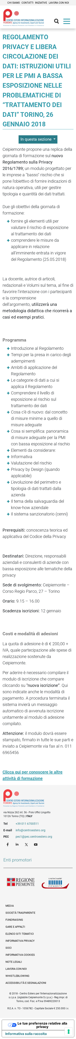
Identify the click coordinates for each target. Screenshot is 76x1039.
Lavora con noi (59, 2)
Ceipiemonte (23, 17)
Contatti (27, 2)
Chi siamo (13, 2)
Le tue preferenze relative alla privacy (42, 1025)
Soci (8, 947)
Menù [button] (67, 22)
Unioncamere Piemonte (55, 884)
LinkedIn (17, 844)
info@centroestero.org (30, 830)
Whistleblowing (17, 975)
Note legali (13, 961)
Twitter (26, 844)
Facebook (8, 844)
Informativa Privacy (20, 940)
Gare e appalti (15, 926)
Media (9, 905)
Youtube (36, 844)
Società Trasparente (20, 912)
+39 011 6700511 (27, 823)
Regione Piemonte (21, 884)
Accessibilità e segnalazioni (25, 982)
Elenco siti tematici (19, 933)
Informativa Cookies (20, 954)
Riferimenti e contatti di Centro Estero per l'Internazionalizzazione (34, 798)
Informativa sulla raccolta (26, 1034)
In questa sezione (36, 139)
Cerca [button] (58, 22)
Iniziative (41, 2)
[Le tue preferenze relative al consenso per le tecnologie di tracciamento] (69, 1032)
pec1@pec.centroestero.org (34, 836)
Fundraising (14, 919)
